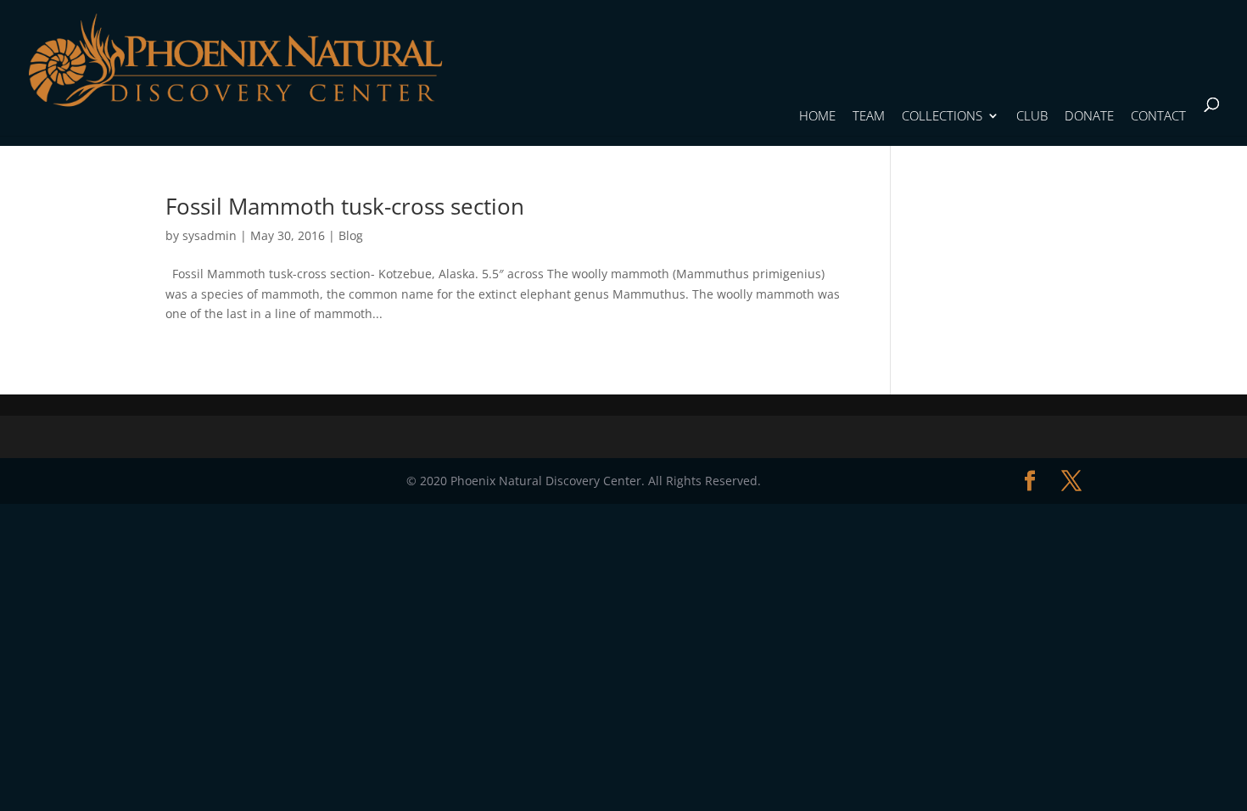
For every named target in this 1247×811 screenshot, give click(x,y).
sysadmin (209, 235)
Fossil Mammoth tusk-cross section (344, 206)
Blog (350, 235)
